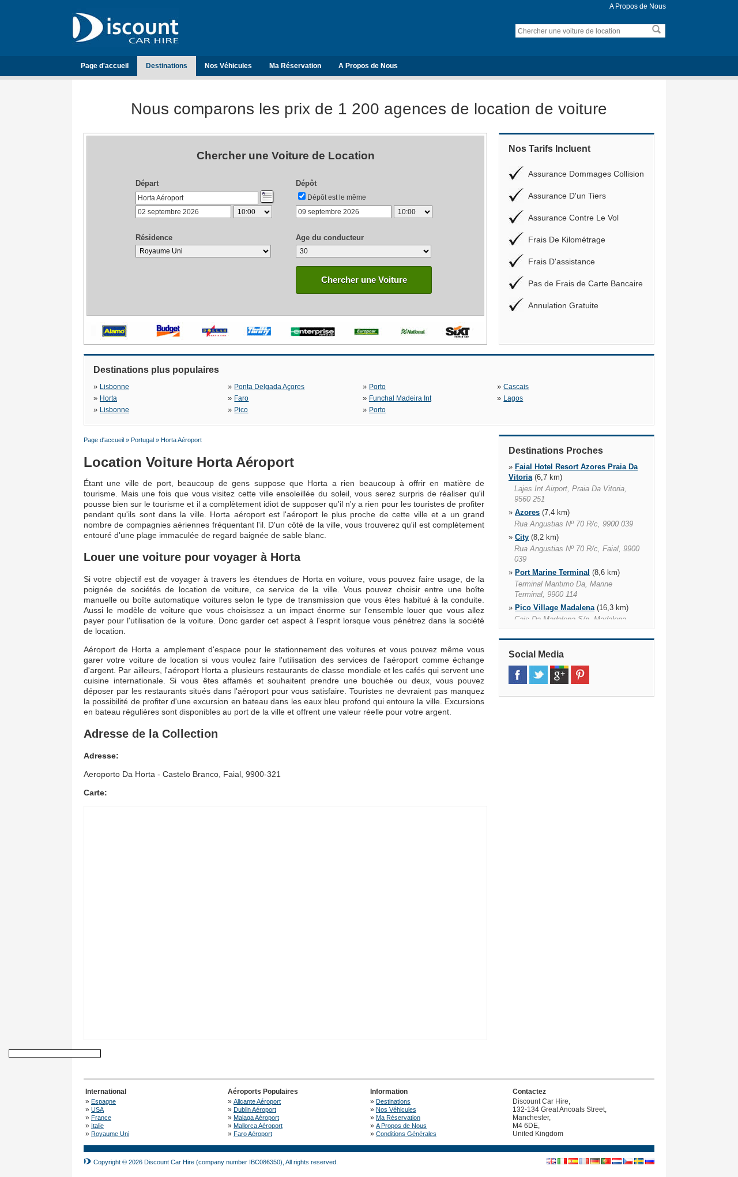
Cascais (516, 387)
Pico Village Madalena (554, 607)
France (101, 1117)
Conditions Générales (406, 1133)
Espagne (103, 1101)
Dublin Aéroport (255, 1109)
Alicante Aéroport (257, 1101)
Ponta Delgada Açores (269, 387)
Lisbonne (114, 387)
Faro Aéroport (253, 1133)
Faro (241, 398)
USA (97, 1109)
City (522, 537)
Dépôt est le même (336, 197)
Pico (241, 410)
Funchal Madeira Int (400, 398)
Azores (527, 512)
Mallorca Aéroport (258, 1125)
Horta (108, 398)
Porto (377, 387)
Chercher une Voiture (364, 280)
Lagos (513, 398)
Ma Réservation (295, 66)
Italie (97, 1125)
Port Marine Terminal (552, 572)
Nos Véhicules (228, 66)
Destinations (166, 66)
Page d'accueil (105, 66)
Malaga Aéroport (256, 1117)
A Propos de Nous (637, 6)
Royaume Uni (110, 1133)
